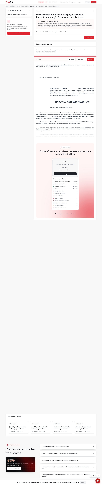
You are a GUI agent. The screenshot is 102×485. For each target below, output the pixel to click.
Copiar (81, 59)
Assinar (93, 2)
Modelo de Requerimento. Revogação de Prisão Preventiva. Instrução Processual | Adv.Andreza (37, 6)
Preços (79, 2)
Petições (41, 2)
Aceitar (83, 482)
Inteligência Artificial (52, 2)
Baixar (89, 59)
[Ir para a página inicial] (9, 2)
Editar (72, 59)
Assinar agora (65, 174)
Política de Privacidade (73, 482)
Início (7, 6)
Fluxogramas (73, 2)
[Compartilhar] (92, 11)
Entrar (87, 2)
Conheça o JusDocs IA (18, 33)
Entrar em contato (13, 468)
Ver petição (90, 37)
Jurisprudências (64, 2)
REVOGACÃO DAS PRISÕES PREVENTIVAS (17, 14)
